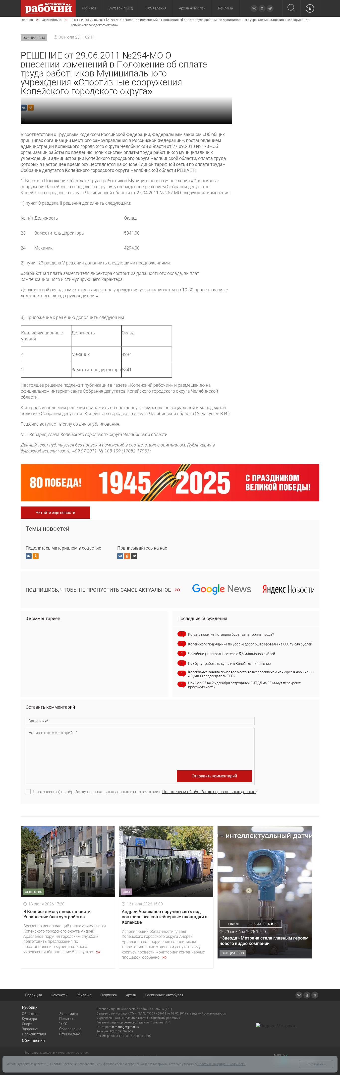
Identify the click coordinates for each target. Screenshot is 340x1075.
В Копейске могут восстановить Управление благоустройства (57, 914)
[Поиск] (291, 8)
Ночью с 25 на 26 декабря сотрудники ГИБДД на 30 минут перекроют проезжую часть (244, 685)
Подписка (108, 995)
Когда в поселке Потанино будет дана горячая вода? (231, 634)
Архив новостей (192, 8)
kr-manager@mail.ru (125, 1027)
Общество (30, 1014)
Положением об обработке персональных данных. (209, 791)
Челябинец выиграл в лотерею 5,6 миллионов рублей (231, 654)
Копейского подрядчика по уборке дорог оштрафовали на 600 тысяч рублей (250, 644)
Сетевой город (121, 8)
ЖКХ (63, 1024)
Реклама (225, 8)
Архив (131, 995)
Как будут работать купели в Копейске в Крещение (229, 664)
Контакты (59, 995)
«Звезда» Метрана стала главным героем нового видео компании (264, 940)
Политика (67, 1019)
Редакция (33, 995)
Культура (29, 1019)
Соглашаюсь (316, 1064)
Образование (70, 1029)
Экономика (68, 1014)
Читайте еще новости (55, 512)
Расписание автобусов (164, 995)
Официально (69, 1034)
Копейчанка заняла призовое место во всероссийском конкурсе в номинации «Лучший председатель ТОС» (251, 674)
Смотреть (262, 924)
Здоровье (30, 1029)
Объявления (156, 8)
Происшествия (34, 1034)
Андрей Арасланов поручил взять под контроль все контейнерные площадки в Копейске (164, 917)
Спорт (27, 1024)
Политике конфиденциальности (221, 1064)
